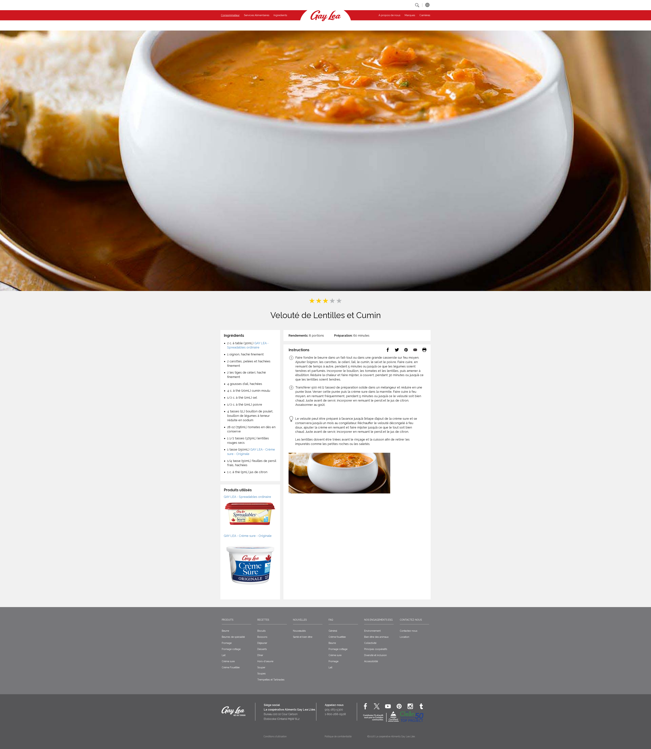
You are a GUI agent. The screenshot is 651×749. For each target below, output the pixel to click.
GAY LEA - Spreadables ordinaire (247, 497)
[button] (417, 5)
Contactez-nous (411, 619)
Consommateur (230, 15)
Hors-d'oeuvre (265, 661)
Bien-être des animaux (376, 637)
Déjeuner (262, 643)
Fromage (227, 643)
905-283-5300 (334, 709)
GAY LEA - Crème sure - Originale (248, 536)
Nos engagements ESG (378, 619)
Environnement (372, 630)
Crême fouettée (337, 637)
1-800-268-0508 (335, 714)
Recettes (263, 619)
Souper (261, 667)
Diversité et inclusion (375, 655)
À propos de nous (389, 15)
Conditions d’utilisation (275, 736)
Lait (223, 655)
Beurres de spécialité (233, 637)
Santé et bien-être (302, 637)
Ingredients (280, 15)
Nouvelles (300, 619)
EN (427, 5)
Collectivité (370, 643)
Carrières (424, 15)
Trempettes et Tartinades (270, 679)
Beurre (225, 630)
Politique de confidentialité (338, 736)
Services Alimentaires (256, 15)
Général (333, 630)
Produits (227, 619)
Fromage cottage (231, 649)
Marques (410, 15)
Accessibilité (371, 661)
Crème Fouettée (231, 667)
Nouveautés (299, 630)
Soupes (261, 673)
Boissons (262, 637)
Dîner (260, 655)
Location (404, 637)
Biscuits (261, 630)
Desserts (262, 649)
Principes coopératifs (375, 649)
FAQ (331, 619)
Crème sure (228, 661)
